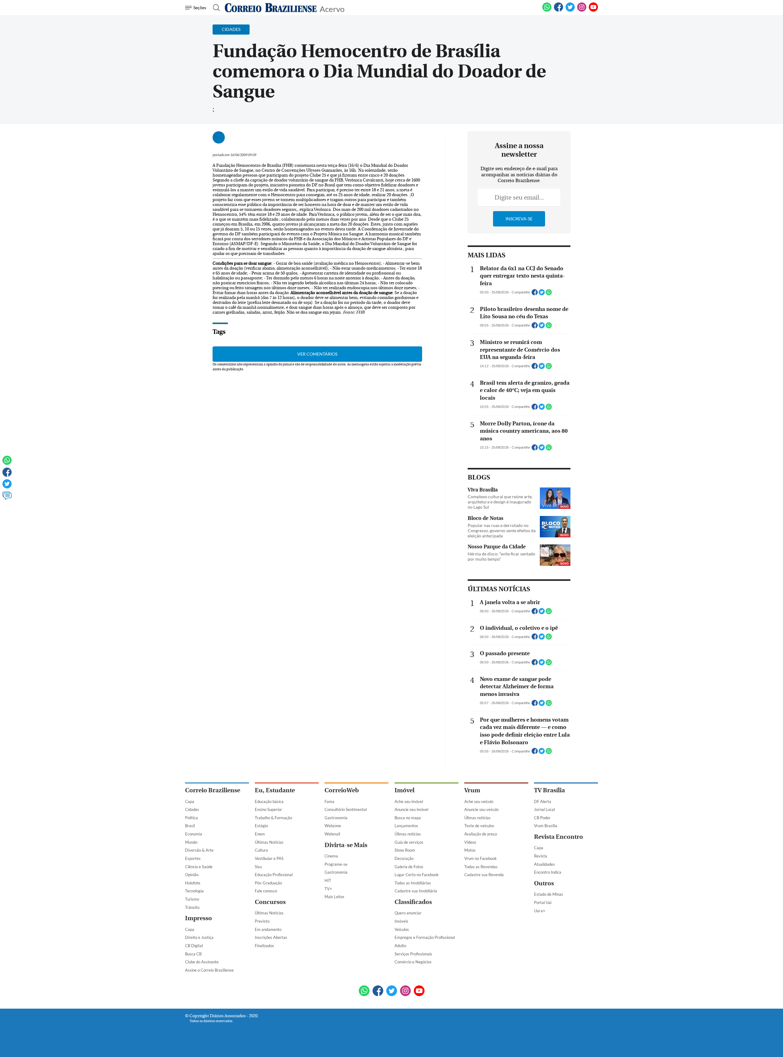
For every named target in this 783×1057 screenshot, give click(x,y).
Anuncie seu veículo (481, 809)
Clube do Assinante (202, 961)
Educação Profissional (274, 874)
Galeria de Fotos (409, 866)
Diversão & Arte (199, 850)
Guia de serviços (409, 842)
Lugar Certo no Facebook (417, 874)
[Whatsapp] (7, 463)
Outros (544, 883)
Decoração (404, 858)
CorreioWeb (342, 790)
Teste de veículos (479, 825)
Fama (329, 801)
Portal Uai (542, 902)
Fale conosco (266, 890)
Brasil (190, 825)
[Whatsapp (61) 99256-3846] (546, 10)
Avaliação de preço (480, 833)
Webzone (333, 825)
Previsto (262, 921)
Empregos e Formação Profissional (425, 937)
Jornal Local (544, 809)
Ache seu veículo (478, 801)
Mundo (191, 842)
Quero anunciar (408, 912)
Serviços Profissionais (413, 953)
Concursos (270, 902)
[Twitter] (7, 486)
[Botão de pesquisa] (215, 8)
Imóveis (401, 921)
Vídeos (470, 842)
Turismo (192, 899)
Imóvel (404, 790)
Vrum (472, 790)
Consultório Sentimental (346, 809)
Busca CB (193, 953)
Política (191, 817)
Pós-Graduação (268, 882)
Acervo (332, 8)
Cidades (192, 809)
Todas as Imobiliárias (413, 882)
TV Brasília (549, 790)
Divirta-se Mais (346, 845)
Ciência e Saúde (199, 866)
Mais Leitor (334, 896)
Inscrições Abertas (271, 937)
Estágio (261, 825)
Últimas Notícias (269, 842)
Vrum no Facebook (480, 858)
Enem (260, 833)
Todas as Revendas (481, 866)
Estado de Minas (548, 894)
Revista (540, 855)
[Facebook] (558, 10)
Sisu (258, 866)
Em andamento (268, 929)
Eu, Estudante (275, 790)
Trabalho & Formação (273, 817)
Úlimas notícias (408, 833)
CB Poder (542, 817)
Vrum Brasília (545, 825)
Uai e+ (539, 910)
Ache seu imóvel (409, 801)
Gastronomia (336, 817)
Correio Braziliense (212, 790)
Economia (193, 833)
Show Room (405, 850)
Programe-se (336, 864)
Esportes (193, 858)
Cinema (331, 855)
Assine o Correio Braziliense (209, 970)
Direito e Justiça (199, 937)
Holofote (192, 882)
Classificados (413, 902)
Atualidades (544, 864)
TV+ (328, 888)
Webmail (332, 833)
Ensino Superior (268, 809)
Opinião (192, 874)
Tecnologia (194, 890)
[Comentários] (7, 498)
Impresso (198, 918)
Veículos (402, 929)
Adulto (400, 945)
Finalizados (264, 945)
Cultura (261, 850)
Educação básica (269, 801)
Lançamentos (406, 825)
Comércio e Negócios (413, 961)
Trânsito (192, 907)
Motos (470, 850)
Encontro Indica (547, 872)
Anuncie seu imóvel (411, 809)
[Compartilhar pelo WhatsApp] (549, 294)
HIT (328, 880)
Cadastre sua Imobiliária (416, 890)
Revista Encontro (558, 836)
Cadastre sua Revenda (484, 874)
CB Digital (194, 945)
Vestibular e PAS (269, 858)
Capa (189, 801)
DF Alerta (542, 801)
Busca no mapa (408, 817)
